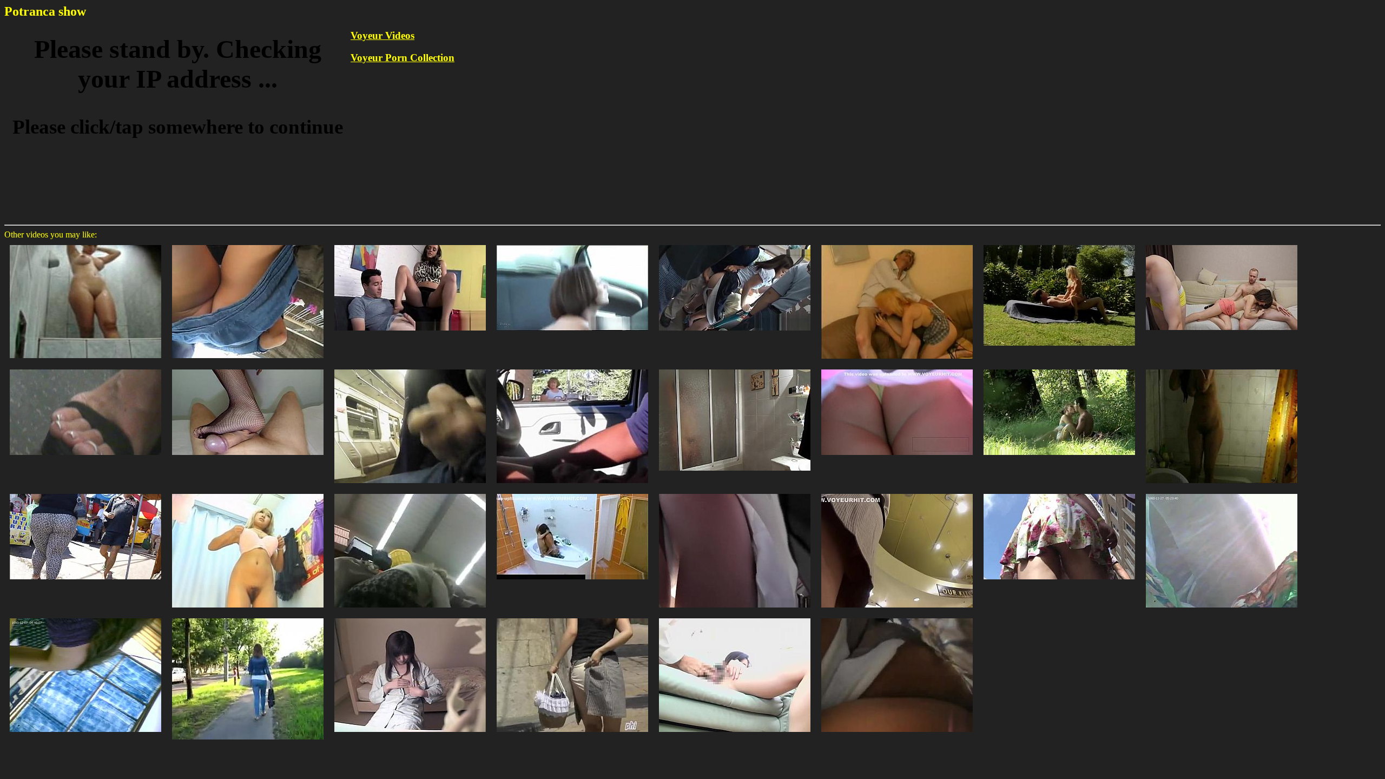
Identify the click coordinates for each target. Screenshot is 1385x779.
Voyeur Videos (382, 35)
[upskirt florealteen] (1221, 493)
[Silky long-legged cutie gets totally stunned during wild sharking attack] (572, 617)
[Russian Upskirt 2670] (897, 368)
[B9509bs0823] (1059, 368)
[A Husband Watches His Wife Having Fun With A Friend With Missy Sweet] (1221, 244)
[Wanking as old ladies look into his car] (572, 368)
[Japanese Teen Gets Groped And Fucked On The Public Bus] (735, 244)
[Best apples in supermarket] (897, 493)
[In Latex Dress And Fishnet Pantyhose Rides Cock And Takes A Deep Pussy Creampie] (248, 368)
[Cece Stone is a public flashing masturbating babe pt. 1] (572, 244)
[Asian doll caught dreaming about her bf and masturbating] (410, 617)
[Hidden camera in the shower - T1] (572, 493)
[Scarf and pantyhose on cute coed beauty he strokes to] (410, 368)
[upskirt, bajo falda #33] (248, 244)
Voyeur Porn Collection (402, 57)
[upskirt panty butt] (897, 617)
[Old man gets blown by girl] (897, 244)
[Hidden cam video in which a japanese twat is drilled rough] (735, 617)
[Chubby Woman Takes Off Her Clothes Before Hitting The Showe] (735, 368)
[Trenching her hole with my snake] (1059, 244)
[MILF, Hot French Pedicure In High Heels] (85, 368)
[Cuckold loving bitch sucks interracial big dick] (410, 244)
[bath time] (1221, 368)
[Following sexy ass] (248, 617)
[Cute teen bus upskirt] (735, 493)
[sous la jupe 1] (410, 493)
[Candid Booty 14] (85, 493)
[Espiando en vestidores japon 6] (248, 493)
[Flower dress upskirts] (1059, 493)
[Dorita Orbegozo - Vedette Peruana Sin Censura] (85, 244)
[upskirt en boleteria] (85, 617)
